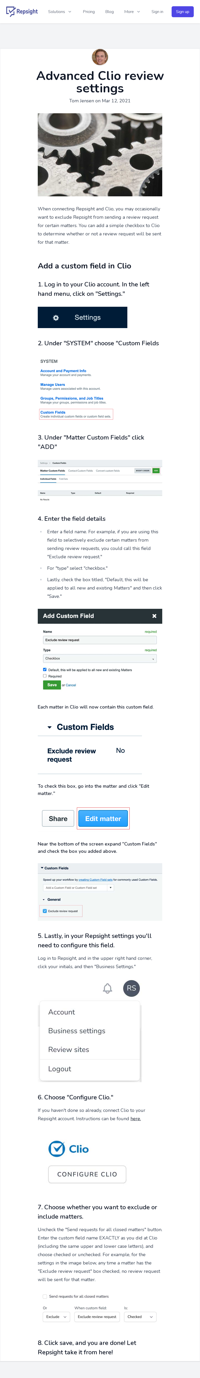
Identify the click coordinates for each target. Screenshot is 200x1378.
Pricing (89, 12)
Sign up (182, 12)
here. (135, 1119)
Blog (109, 12)
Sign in (157, 12)
